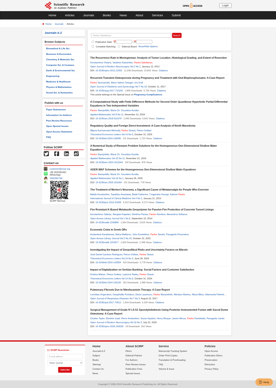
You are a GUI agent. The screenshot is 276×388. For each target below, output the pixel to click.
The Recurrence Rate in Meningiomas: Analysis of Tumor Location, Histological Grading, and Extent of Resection (158, 57)
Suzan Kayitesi (148, 318)
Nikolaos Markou (182, 294)
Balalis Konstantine (99, 194)
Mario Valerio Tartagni (122, 82)
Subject (96, 355)
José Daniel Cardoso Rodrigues (106, 254)
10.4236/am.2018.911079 (109, 118)
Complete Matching (105, 46)
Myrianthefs (162, 294)
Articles (69, 15)
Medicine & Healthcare (58, 81)
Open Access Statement (59, 131)
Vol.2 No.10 (126, 238)
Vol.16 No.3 (136, 322)
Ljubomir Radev (130, 274)
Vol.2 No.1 (135, 66)
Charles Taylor (97, 318)
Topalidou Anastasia (121, 194)
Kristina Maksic (97, 274)
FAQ (48, 137)
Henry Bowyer (164, 318)
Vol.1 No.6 (125, 218)
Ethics (129, 351)
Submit (176, 15)
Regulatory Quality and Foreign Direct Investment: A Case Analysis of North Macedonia (142, 125)
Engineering (52, 76)
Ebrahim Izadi (113, 318)
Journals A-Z (98, 351)
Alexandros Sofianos (177, 214)
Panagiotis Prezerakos (177, 234)
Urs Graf (138, 82)
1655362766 (56, 178)
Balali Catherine (140, 194)
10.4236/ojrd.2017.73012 (108, 302)
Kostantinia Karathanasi (102, 234)
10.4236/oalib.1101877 (107, 242)
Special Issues (133, 373)
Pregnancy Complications (148, 94)
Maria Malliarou (123, 234)
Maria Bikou (198, 294)
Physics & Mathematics (59, 87)
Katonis (177, 194)
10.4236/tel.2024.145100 (108, 282)
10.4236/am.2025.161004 (109, 182)
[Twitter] (46, 153)
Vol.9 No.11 (117, 114)
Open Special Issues (57, 126)
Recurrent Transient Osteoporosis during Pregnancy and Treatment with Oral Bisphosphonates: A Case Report (157, 78)
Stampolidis (99, 110)
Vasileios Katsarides (123, 62)
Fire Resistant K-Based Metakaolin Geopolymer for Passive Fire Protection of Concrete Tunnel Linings (152, 209)
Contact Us (98, 369)
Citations (163, 70)
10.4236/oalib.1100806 (107, 222)
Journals (88, 15)
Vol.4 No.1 (137, 198)
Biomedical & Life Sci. (58, 48)
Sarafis (157, 234)
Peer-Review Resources (59, 120)
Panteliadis (196, 318)
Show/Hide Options (148, 46)
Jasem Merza (179, 318)
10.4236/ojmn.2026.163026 (109, 326)
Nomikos (157, 214)
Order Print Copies (168, 355)
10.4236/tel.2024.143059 (108, 262)
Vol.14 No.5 (127, 134)
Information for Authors (59, 115)
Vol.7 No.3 (134, 298)
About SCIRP (134, 346)
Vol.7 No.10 (141, 86)
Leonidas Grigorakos (100, 294)
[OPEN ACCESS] (193, 5)
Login (225, 5)
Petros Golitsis (144, 130)
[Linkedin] (66, 153)
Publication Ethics (213, 355)
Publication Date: (103, 42)
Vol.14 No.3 (127, 258)
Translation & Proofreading (172, 360)
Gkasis (128, 130)
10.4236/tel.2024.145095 (108, 138)
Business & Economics (58, 54)
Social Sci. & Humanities (59, 92)
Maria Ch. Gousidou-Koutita (125, 110)
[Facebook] (56, 153)
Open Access (211, 351)
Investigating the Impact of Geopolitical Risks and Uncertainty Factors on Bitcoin (139, 249)
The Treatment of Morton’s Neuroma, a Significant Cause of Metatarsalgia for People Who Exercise (149, 189)
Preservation (211, 360)
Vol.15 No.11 (118, 158)
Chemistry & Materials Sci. (60, 59)
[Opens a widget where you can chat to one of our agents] (264, 382)
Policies (210, 346)
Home (52, 15)
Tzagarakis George (159, 194)
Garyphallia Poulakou (123, 294)
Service (164, 346)
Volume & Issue (166, 369)
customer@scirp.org (60, 169)
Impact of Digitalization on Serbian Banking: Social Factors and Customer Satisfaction (142, 269)
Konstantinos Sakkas (100, 214)
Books (107, 15)
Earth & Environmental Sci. (60, 70)
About (139, 15)
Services (157, 15)
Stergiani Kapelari (121, 214)
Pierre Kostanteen (130, 318)
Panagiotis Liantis (215, 318)
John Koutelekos (140, 234)
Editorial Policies (134, 355)
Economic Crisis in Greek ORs (108, 229)
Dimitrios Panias (140, 214)
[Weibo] (76, 153)
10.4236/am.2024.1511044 (109, 162)
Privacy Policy (211, 369)
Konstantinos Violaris (100, 62)
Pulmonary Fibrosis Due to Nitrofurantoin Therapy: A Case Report (130, 289)
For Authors (131, 360)
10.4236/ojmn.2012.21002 (109, 70)
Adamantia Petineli (214, 294)
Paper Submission (56, 109)
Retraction (210, 364)
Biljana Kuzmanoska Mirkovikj (105, 130)
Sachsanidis (100, 82)
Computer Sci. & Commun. (60, 65)
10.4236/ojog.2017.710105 (109, 90)
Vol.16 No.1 (118, 178)
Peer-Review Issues (136, 364)
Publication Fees (134, 369)
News (123, 15)
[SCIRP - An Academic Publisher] (64, 5)
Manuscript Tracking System (173, 351)
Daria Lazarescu (143, 294)
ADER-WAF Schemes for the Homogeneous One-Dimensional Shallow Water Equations (143, 169)
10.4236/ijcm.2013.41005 (108, 202)
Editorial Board (129, 46)
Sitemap (96, 364)
